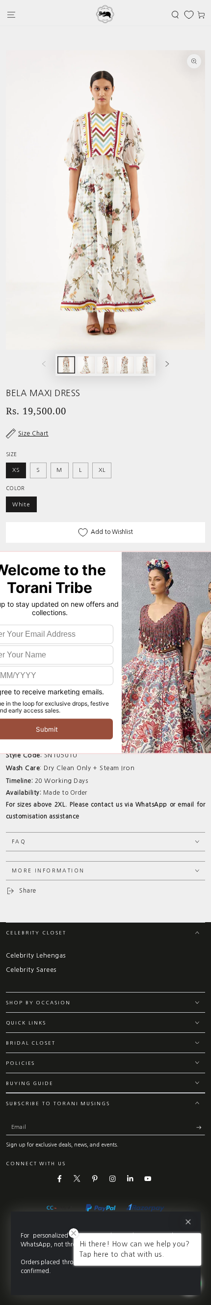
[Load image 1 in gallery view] (66, 364)
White (21, 504)
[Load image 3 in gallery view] (105, 364)
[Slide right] (167, 364)
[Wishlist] (189, 14)
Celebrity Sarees (31, 969)
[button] (175, 14)
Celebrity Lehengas (36, 955)
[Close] (187, 1222)
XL (102, 470)
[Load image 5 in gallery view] (144, 364)
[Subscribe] (200, 1127)
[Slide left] (44, 364)
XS (16, 470)
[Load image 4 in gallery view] (124, 364)
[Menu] (11, 14)
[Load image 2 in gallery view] (85, 364)
